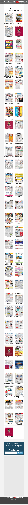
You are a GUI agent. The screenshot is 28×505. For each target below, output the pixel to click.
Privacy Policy (14, 504)
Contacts (11, 501)
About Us (7, 501)
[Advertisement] (14, 475)
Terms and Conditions (19, 501)
